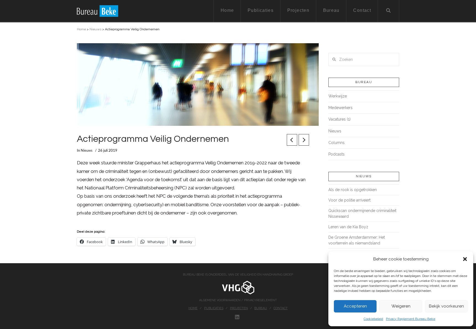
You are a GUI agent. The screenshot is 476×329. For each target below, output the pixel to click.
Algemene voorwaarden (220, 300)
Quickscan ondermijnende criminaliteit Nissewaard (362, 213)
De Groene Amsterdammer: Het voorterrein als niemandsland (356, 240)
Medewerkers (340, 107)
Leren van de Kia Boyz (348, 227)
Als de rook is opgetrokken (352, 189)
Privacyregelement (260, 300)
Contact (281, 308)
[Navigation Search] (388, 11)
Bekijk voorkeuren (446, 306)
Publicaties (213, 308)
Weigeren (400, 306)
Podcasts (336, 154)
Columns (336, 142)
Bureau (260, 308)
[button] (465, 259)
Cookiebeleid (373, 319)
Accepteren (355, 306)
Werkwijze (337, 96)
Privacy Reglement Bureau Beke (410, 319)
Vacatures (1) (339, 119)
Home (81, 29)
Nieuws (95, 29)
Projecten (239, 308)
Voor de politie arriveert (349, 200)
